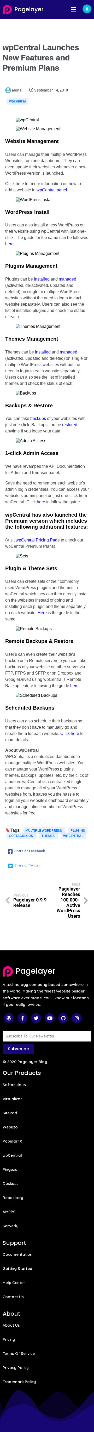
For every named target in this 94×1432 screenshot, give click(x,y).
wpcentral (17, 101)
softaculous (21, 836)
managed (67, 279)
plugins (77, 830)
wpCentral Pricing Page (38, 540)
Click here (69, 733)
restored (69, 425)
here (9, 244)
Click (10, 183)
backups (38, 418)
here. (75, 685)
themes (48, 836)
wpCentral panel (52, 190)
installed (42, 279)
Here (42, 613)
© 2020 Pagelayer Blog (25, 1061)
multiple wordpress (44, 830)
